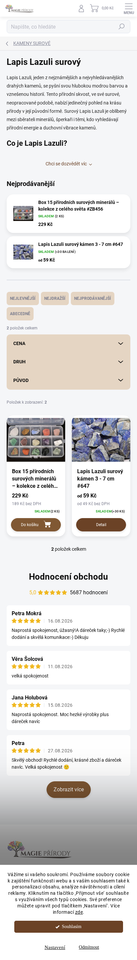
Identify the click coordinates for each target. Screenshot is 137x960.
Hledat (122, 26)
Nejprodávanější (92, 298)
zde (79, 912)
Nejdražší (55, 298)
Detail (101, 524)
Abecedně (20, 313)
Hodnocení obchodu (68, 577)
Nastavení (55, 947)
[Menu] (128, 8)
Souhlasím (71, 926)
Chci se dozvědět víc (66, 163)
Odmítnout (89, 947)
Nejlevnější (23, 298)
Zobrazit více (69, 789)
